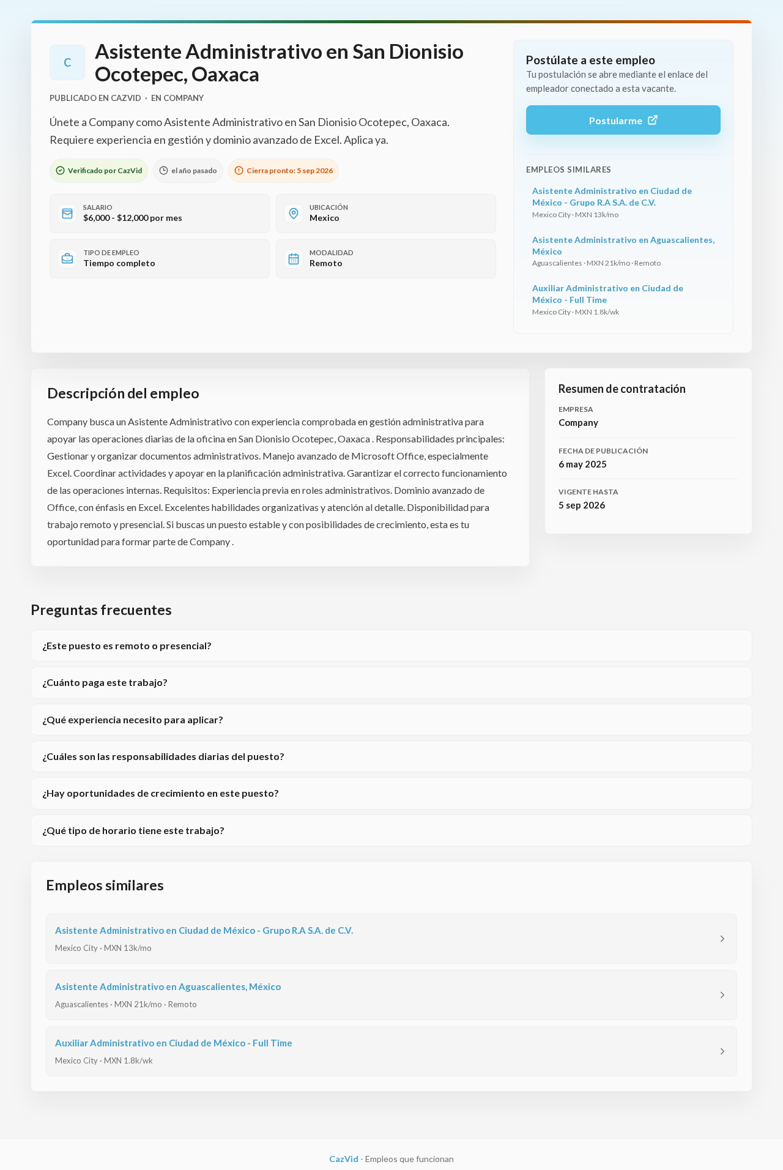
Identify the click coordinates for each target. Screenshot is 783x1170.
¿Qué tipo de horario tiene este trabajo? (133, 830)
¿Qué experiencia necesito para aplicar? (132, 719)
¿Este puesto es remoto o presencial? (127, 645)
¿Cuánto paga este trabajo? (105, 682)
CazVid (343, 1158)
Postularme (615, 120)
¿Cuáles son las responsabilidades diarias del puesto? (163, 756)
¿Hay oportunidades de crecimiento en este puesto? (160, 793)
